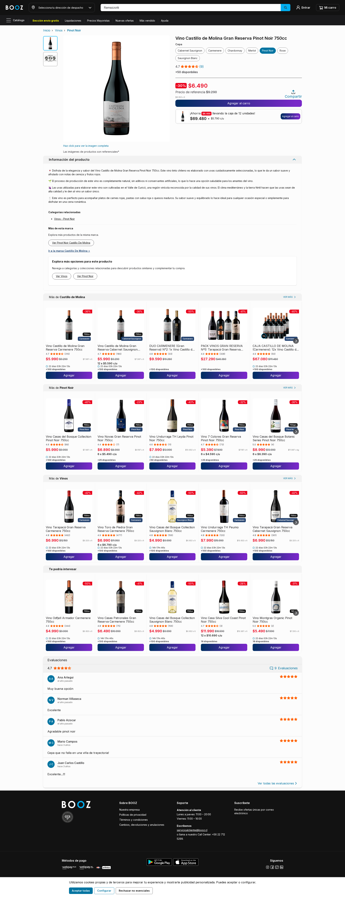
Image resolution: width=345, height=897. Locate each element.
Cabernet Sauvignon (190, 50)
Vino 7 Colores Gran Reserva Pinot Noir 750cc (221, 438)
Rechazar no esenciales (134, 890)
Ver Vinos (61, 276)
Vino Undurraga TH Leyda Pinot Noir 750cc (171, 438)
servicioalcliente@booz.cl (192, 830)
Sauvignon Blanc (187, 58)
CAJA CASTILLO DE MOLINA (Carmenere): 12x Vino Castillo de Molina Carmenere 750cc (275, 347)
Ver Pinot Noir (85, 276)
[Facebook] (272, 867)
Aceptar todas (81, 890)
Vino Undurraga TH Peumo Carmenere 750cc (220, 529)
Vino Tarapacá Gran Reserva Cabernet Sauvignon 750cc (272, 529)
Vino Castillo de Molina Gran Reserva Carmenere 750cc (65, 347)
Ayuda (164, 20)
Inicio (46, 30)
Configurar (104, 890)
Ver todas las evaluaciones (276, 783)
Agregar (69, 375)
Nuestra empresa (129, 809)
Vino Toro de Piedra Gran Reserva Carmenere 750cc (116, 529)
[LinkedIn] (281, 867)
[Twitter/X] (277, 867)
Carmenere (215, 50)
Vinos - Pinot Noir (64, 218)
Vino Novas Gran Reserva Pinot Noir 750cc (119, 438)
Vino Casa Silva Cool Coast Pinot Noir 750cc (223, 619)
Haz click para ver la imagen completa (86, 145)
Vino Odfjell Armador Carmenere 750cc (68, 619)
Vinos (59, 30)
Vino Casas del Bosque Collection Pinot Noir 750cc (68, 438)
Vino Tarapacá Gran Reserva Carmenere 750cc (66, 529)
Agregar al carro (238, 103)
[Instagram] (267, 867)
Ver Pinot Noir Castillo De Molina (71, 242)
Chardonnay (235, 50)
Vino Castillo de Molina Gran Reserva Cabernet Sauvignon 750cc (118, 347)
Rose (283, 50)
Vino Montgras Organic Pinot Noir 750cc (272, 619)
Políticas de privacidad (132, 814)
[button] (195, 7)
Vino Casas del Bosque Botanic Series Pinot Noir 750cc (274, 438)
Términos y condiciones (133, 819)
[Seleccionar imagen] (50, 43)
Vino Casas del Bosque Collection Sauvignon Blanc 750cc (172, 529)
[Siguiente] (296, 341)
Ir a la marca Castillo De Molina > (69, 250)
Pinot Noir (74, 30)
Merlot (252, 50)
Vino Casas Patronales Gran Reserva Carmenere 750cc (117, 619)
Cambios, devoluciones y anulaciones (141, 824)
